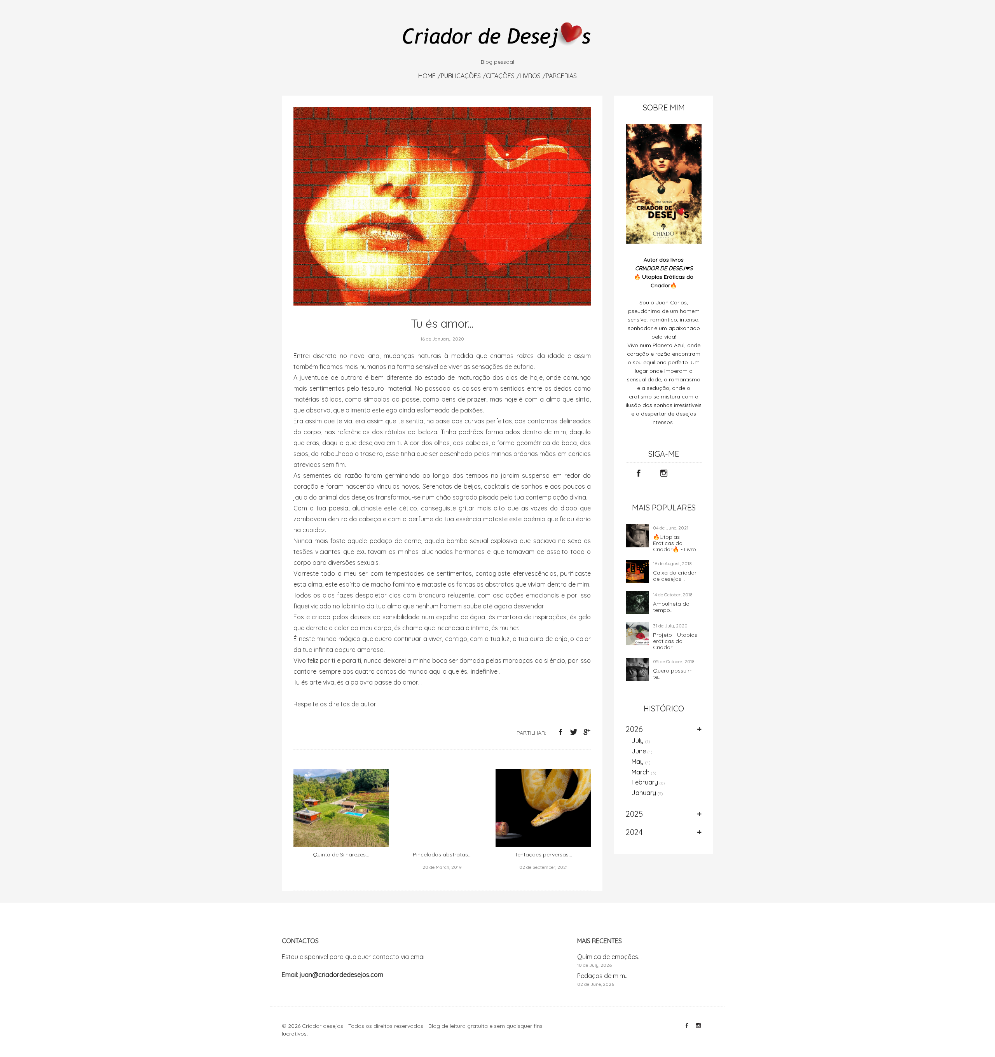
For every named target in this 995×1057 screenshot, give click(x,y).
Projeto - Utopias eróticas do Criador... (675, 641)
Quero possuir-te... (672, 673)
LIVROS (530, 76)
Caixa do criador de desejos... (674, 575)
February (648, 782)
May (641, 761)
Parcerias (561, 76)
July (641, 740)
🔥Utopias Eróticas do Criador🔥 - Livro (674, 543)
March (644, 772)
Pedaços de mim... (602, 976)
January (647, 793)
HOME (427, 76)
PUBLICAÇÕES (461, 76)
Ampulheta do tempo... (671, 606)
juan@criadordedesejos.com (341, 974)
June (642, 751)
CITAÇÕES (500, 76)
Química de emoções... (609, 957)
